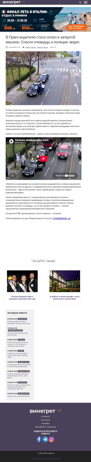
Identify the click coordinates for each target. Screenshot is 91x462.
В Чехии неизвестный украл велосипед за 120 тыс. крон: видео (17, 376)
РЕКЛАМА (45, 423)
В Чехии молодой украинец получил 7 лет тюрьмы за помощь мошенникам (17, 344)
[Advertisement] (43, 241)
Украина (21, 340)
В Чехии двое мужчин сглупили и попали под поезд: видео (19, 365)
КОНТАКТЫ (45, 420)
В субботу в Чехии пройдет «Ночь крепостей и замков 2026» (65, 297)
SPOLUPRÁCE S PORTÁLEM (45, 427)
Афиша (20, 351)
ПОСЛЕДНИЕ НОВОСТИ (17, 313)
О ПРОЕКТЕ (45, 416)
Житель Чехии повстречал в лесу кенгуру (17, 334)
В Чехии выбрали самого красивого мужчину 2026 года (22, 297)
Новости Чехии (42, 47)
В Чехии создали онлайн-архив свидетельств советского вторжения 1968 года (18, 387)
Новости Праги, (31, 47)
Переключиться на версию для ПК (46, 458)
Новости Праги (23, 362)
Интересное (22, 319)
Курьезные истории (15, 330)
